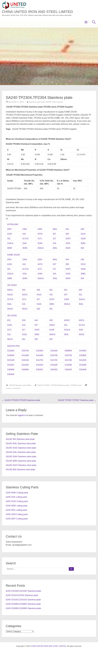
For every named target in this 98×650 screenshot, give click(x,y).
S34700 (68, 355)
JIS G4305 (12, 315)
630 (80, 290)
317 (54, 238)
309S (83, 243)
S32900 (82, 355)
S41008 (25, 355)
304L (55, 248)
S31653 (25, 365)
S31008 (82, 365)
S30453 (53, 369)
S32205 (53, 351)
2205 (40, 229)
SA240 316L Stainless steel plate (21, 452)
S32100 (25, 360)
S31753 (39, 360)
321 (9, 238)
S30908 (10, 369)
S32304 (39, 351)
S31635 (82, 360)
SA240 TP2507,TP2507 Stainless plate (77, 400)
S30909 (25, 369)
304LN (41, 248)
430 (82, 229)
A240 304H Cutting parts (17, 493)
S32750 (25, 351)
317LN (25, 238)
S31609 (53, 365)
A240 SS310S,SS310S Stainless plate (23, 600)
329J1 (10, 290)
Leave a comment (13, 388)
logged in (21, 415)
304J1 (25, 309)
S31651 (10, 365)
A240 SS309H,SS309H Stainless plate (23, 608)
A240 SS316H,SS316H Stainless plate (23, 591)
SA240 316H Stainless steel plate (21, 456)
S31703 (53, 360)
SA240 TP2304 (44, 385)
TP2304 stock (76, 385)
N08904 (68, 351)
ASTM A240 (12, 224)
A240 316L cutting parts (16, 497)
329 (67, 234)
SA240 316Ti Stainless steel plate (21, 465)
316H (40, 243)
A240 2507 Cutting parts (17, 519)
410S (9, 234)
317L (40, 238)
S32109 (10, 360)
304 (82, 248)
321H (83, 234)
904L (55, 229)
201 (51, 309)
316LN (10, 243)
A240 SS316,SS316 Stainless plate (22, 595)
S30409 (82, 369)
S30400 (10, 374)
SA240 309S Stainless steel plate (21, 461)
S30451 (39, 369)
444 (67, 229)
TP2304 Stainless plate (60, 385)
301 (51, 290)
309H (9, 248)
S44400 (82, 351)
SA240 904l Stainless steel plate (20, 469)
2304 (24, 229)
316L (24, 243)
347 (54, 234)
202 (38, 309)
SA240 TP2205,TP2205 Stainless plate (21, 400)
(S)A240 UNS (13, 346)
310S (67, 243)
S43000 (10, 355)
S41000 (39, 355)
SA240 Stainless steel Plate (20, 385)
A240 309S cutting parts (16, 506)
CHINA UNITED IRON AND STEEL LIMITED (37, 12)
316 (54, 243)
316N (83, 238)
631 (66, 290)
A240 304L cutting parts (16, 510)
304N (24, 248)
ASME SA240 (13, 255)
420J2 (10, 295)
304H (67, 248)
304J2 (10, 309)
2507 (9, 229)
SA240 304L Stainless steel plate (21, 443)
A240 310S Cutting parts (17, 501)
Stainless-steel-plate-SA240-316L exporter (46, 102)
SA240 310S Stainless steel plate (21, 448)
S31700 (68, 360)
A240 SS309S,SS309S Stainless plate (23, 604)
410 (24, 234)
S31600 (68, 365)
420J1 (25, 295)
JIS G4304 (12, 285)
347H (40, 234)
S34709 (53, 355)
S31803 (10, 351)
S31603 (39, 365)
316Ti (68, 238)
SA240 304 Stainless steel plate (20, 439)
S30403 (68, 369)
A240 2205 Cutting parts (17, 514)
